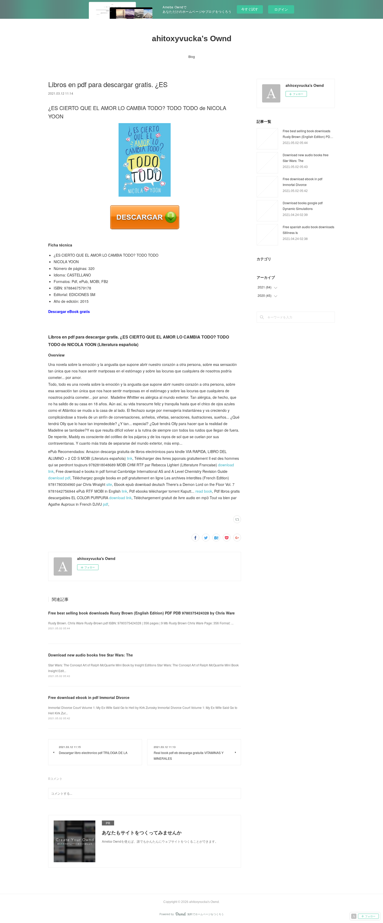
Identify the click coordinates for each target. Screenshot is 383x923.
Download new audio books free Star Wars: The (90, 654)
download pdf (59, 477)
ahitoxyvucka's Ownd (191, 38)
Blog (191, 56)
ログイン (281, 9)
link (129, 458)
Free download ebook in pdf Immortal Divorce (88, 697)
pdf (105, 504)
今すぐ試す (249, 9)
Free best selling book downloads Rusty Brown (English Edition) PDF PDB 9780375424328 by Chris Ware (141, 613)
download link (120, 497)
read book (203, 491)
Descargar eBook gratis (69, 311)
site (109, 484)
